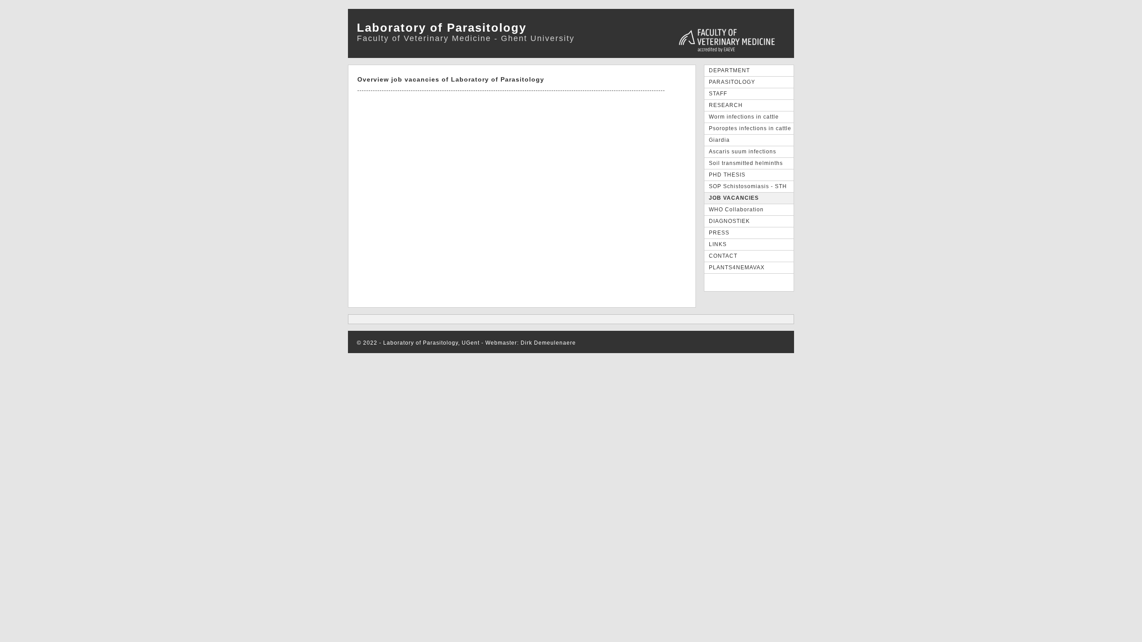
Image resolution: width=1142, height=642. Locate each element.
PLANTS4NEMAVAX (737, 267)
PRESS (719, 233)
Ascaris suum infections (742, 151)
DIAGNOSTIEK (729, 221)
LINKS (718, 244)
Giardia (719, 140)
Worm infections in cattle (744, 117)
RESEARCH (726, 105)
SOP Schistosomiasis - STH (748, 186)
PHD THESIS (727, 175)
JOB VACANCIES (734, 198)
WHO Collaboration (736, 209)
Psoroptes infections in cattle (750, 128)
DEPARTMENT (729, 70)
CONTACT (723, 256)
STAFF (718, 94)
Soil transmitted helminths (746, 163)
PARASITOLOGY (732, 82)
